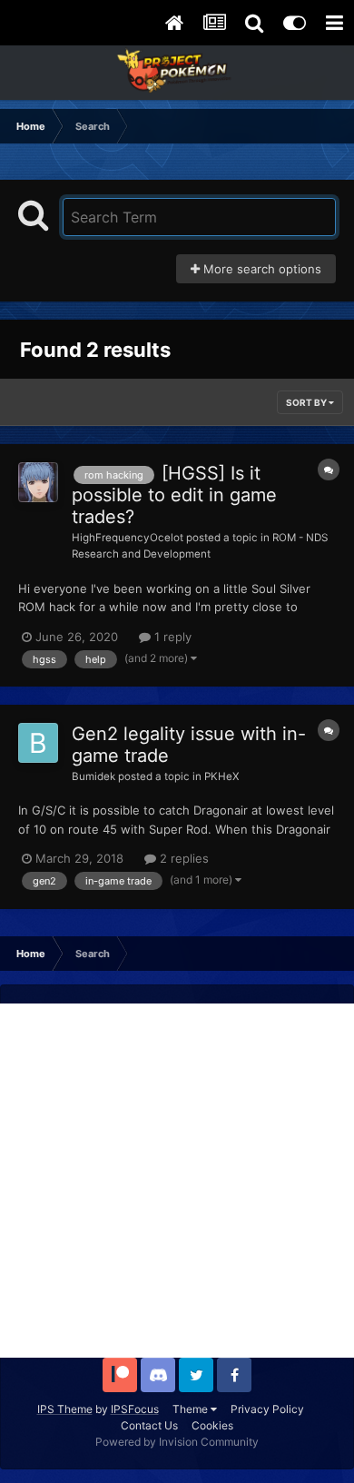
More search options (260, 269)
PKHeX (222, 776)
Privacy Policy (267, 1409)
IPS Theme (65, 1409)
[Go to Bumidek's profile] (38, 743)
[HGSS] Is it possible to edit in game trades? (174, 495)
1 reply (171, 636)
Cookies (212, 1425)
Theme (191, 1409)
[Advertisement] (177, 1180)
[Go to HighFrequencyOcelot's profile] (38, 482)
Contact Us (149, 1425)
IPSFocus (135, 1409)
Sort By (307, 402)
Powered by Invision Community (177, 1441)
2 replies (182, 858)
